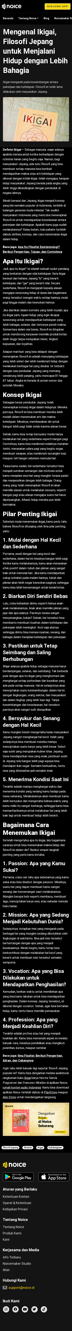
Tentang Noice (27, 18)
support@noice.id (21, 1288)
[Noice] (11, 6)
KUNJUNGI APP (57, 6)
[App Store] (53, 1176)
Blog (46, 18)
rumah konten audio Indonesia (22, 1087)
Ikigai (27, 1078)
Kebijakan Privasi (15, 1209)
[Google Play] (18, 1176)
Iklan (6, 1270)
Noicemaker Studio (17, 1263)
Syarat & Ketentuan (17, 1203)
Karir (6, 1239)
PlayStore (50, 1092)
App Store (9, 1097)
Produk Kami (12, 1233)
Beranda (8, 18)
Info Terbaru (12, 1257)
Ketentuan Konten (16, 1196)
